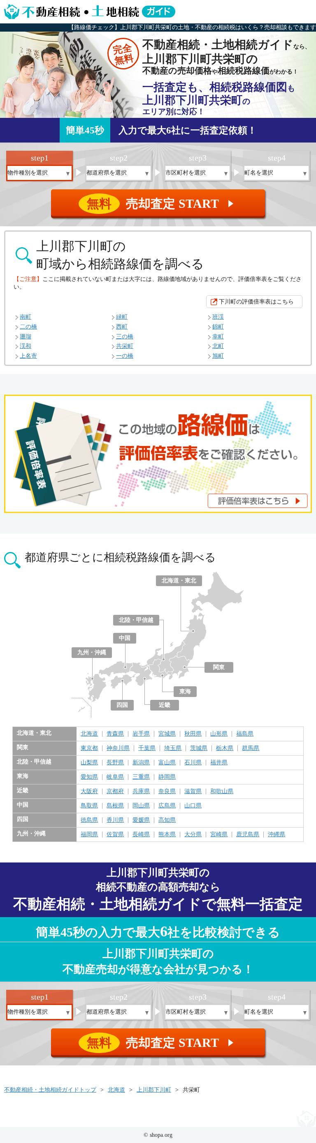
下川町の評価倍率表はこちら (256, 302)
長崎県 (141, 834)
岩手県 (141, 734)
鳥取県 (89, 806)
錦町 (218, 327)
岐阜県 (115, 777)
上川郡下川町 (154, 1090)
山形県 (219, 734)
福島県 (244, 734)
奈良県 (167, 791)
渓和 (25, 346)
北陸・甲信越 (136, 620)
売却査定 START (161, 203)
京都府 (115, 791)
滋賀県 (193, 791)
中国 (124, 638)
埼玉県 (172, 748)
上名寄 (28, 356)
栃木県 (224, 748)
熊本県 (167, 834)
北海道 (89, 734)
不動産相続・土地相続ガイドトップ (50, 1090)
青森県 (115, 734)
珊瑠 (25, 336)
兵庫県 (141, 791)
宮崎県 (219, 834)
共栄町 (124, 346)
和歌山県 (221, 791)
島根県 (115, 806)
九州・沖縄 (91, 652)
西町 (122, 327)
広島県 (167, 806)
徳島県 (89, 820)
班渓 (218, 317)
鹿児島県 (247, 834)
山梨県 (89, 763)
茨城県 (198, 748)
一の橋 (124, 356)
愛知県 (89, 777)
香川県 (115, 820)
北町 (218, 346)
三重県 (141, 777)
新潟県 (141, 763)
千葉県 (147, 748)
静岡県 (167, 777)
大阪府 (89, 791)
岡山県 (141, 806)
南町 (25, 317)
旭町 (218, 356)
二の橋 (28, 327)
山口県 (193, 806)
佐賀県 (115, 834)
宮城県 (167, 734)
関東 (219, 667)
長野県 (115, 763)
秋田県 (193, 734)
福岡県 (89, 834)
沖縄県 (276, 834)
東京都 (89, 748)
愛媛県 (141, 820)
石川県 (193, 763)
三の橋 (124, 336)
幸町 (218, 336)
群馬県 (250, 748)
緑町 (122, 317)
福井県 (219, 763)
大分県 (193, 834)
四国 (122, 705)
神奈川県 (118, 748)
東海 (185, 691)
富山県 (167, 763)
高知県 (167, 820)
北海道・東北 (179, 580)
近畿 (164, 705)
